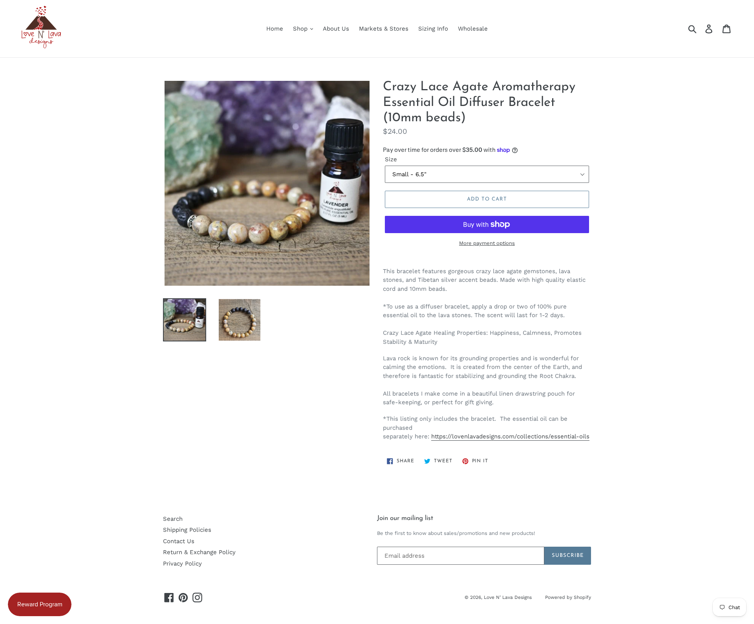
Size (391, 159)
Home (274, 28)
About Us (336, 28)
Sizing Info (433, 28)
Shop (301, 28)
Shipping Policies (187, 529)
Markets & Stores (383, 28)
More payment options (487, 243)
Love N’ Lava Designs (508, 597)
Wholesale (473, 28)
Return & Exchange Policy (199, 552)
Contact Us (178, 541)
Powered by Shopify (568, 597)
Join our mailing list (405, 518)
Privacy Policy (182, 563)
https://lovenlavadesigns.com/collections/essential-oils (510, 436)
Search (173, 518)
